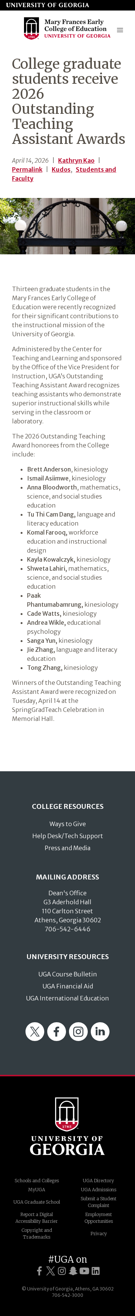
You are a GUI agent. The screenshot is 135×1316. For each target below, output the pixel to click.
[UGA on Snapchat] (73, 1271)
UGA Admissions (98, 1189)
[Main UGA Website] (47, 5)
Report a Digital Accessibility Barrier (36, 1218)
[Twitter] (35, 1039)
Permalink (27, 169)
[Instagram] (78, 1039)
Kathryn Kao (76, 160)
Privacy (98, 1233)
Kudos (61, 169)
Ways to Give (68, 824)
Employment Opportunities (98, 1218)
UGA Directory (98, 1180)
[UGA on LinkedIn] (95, 1271)
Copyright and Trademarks (36, 1233)
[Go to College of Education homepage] (67, 39)
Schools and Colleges (37, 1180)
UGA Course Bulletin (67, 974)
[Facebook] (57, 1039)
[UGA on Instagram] (62, 1271)
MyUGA (36, 1189)
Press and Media (67, 848)
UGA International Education (67, 998)
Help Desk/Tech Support (67, 836)
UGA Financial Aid (67, 986)
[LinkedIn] (100, 1039)
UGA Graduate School (37, 1202)
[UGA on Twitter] (50, 1271)
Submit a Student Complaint (98, 1202)
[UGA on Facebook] (39, 1271)
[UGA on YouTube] (84, 1271)
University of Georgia (67, 1126)
